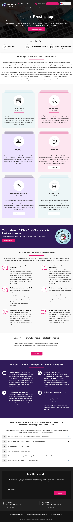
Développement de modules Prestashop (37, 514)
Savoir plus (54, 167)
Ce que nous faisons (51, 7)
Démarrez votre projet (36, 29)
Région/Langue (65, 3)
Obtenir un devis (8, 240)
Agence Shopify (41, 7)
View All (37, 353)
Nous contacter (67, 7)
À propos (25, 7)
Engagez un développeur (52, 3)
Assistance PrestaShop (56, 514)
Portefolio (60, 7)
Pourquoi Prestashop (32, 7)
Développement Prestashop (16, 514)
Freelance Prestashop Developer (36, 519)
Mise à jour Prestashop (30, 517)
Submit (60, 493)
